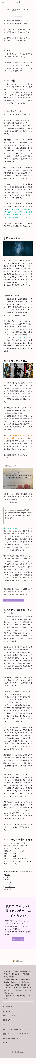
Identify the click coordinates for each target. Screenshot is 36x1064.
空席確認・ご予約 (18, 1061)
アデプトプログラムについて (13, 600)
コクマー (8, 877)
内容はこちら (18, 939)
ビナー (7, 879)
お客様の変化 (7, 1006)
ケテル (7, 874)
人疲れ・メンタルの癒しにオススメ (15, 1029)
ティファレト (10, 886)
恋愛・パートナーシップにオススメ (15, 1033)
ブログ (4, 1043)
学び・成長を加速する (10, 1038)
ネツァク (8, 882)
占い (4, 1024)
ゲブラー (8, 884)
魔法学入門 (6, 1020)
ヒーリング (6, 1011)
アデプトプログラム (9, 1015)
